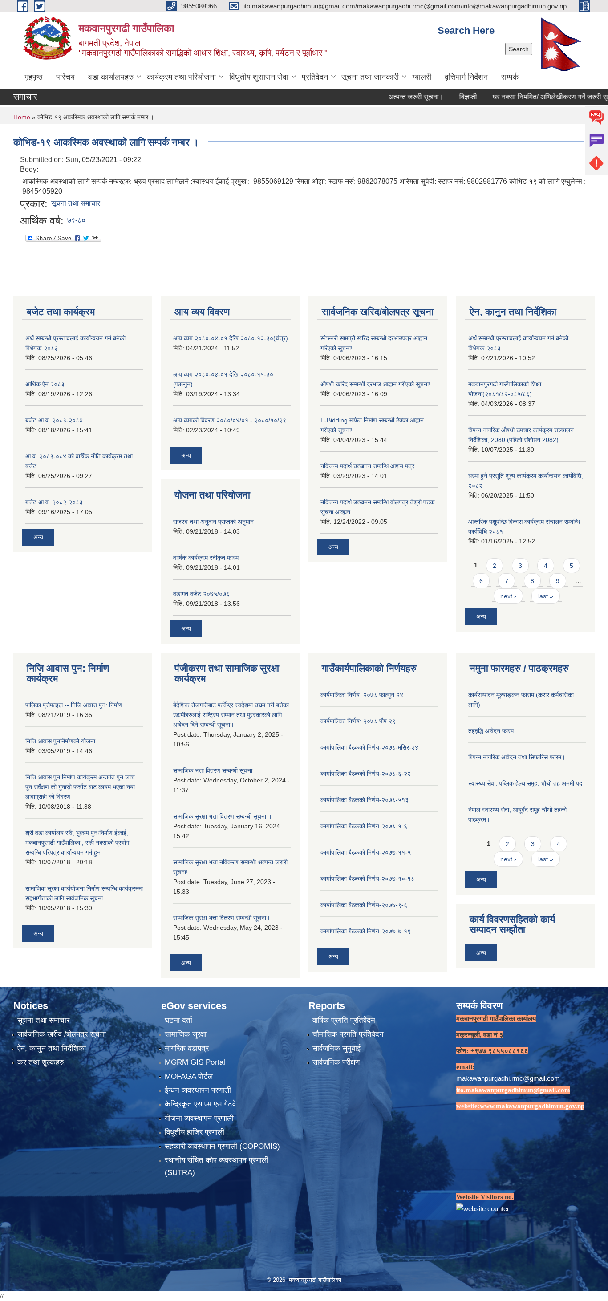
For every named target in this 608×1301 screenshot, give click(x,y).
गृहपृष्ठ (33, 77)
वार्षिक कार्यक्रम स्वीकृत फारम (206, 557)
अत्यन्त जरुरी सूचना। (391, 97)
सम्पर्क (510, 77)
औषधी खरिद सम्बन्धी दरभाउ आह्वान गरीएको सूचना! (375, 384)
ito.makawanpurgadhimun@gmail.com (513, 1090)
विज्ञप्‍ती (443, 97)
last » (545, 596)
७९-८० (76, 220)
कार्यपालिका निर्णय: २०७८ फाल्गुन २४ (361, 694)
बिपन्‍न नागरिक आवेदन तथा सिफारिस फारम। (516, 757)
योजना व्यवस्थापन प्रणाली (199, 1118)
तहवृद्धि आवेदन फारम (491, 730)
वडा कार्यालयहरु (111, 77)
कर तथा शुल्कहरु (40, 1062)
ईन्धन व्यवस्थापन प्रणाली (198, 1090)
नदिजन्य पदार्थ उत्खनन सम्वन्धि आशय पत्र (367, 466)
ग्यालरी (421, 77)
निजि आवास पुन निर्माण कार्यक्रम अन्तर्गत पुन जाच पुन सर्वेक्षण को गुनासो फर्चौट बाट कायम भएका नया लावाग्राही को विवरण (80, 787)
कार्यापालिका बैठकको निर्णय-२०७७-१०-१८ (367, 878)
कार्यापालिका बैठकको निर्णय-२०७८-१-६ (363, 826)
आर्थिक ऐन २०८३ (45, 384)
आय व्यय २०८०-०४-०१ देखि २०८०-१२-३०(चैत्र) (230, 338)
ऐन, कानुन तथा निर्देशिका (51, 1048)
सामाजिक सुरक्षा (186, 1034)
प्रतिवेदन (315, 77)
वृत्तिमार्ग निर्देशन (466, 77)
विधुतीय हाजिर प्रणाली (194, 1132)
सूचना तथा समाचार (75, 203)
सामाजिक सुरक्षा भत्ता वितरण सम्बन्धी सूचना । (222, 816)
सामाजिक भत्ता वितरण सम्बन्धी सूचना (212, 770)
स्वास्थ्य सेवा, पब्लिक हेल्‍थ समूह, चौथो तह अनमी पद (525, 783)
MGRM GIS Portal (195, 1062)
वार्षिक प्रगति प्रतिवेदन (343, 1020)
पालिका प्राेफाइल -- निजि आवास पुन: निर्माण (73, 705)
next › (508, 596)
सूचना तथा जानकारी (370, 77)
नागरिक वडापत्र (187, 1048)
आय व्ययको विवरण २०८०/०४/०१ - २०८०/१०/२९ (229, 420)
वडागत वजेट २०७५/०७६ (201, 593)
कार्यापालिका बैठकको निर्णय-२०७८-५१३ (364, 799)
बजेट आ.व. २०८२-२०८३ (54, 502)
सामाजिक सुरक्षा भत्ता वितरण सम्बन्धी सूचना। (221, 917)
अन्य (38, 537)
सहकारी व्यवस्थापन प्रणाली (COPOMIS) (222, 1146)
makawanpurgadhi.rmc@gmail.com (508, 1078)
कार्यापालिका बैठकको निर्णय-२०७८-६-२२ (365, 773)
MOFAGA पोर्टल (189, 1076)
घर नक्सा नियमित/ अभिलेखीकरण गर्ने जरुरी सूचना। (533, 97)
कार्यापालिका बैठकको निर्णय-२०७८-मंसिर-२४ (369, 747)
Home (21, 117)
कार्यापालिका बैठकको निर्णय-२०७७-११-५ (365, 852)
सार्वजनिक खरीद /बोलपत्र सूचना (61, 1034)
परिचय (65, 77)
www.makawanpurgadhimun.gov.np (532, 1106)
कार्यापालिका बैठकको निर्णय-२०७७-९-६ (363, 904)
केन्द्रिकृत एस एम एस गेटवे (200, 1104)
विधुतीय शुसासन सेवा (258, 77)
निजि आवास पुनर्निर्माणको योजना (60, 741)
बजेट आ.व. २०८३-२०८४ (54, 420)
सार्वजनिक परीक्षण (336, 1062)
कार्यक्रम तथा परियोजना (181, 77)
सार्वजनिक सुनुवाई (336, 1048)
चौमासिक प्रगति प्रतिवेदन (348, 1034)
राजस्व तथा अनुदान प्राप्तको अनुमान (213, 521)
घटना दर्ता (178, 1020)
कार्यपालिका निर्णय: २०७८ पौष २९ (358, 721)
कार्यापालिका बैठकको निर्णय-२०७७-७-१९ (365, 931)
